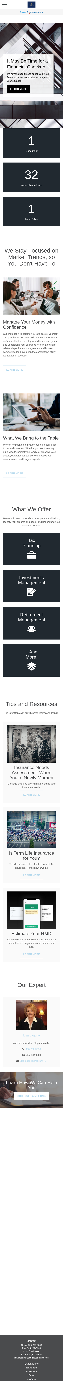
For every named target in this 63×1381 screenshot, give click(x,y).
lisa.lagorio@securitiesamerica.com (31, 1357)
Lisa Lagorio (31, 1035)
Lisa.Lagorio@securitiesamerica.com (33, 1060)
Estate (31, 1375)
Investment (31, 1371)
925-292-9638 (33, 1049)
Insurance (31, 1378)
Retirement (31, 1367)
